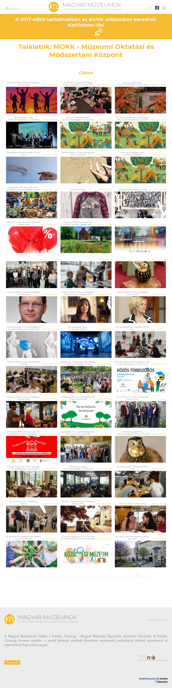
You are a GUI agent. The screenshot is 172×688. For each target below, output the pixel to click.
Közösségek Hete (24, 117)
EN (150, 8)
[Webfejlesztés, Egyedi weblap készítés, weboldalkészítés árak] (161, 681)
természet (81, 155)
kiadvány (68, 222)
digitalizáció (12, 152)
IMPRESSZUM (157, 620)
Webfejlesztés (147, 678)
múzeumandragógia (31, 82)
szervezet (143, 466)
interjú (10, 292)
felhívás (10, 82)
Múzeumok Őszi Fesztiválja (78, 434)
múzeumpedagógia (71, 85)
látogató (91, 362)
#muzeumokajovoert (82, 222)
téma (27, 85)
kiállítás (136, 189)
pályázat (144, 119)
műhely (20, 85)
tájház (73, 155)
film (78, 466)
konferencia (124, 397)
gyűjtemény (136, 82)
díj (64, 82)
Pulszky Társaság (79, 224)
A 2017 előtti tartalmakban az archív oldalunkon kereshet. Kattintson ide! (86, 22)
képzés (18, 82)
